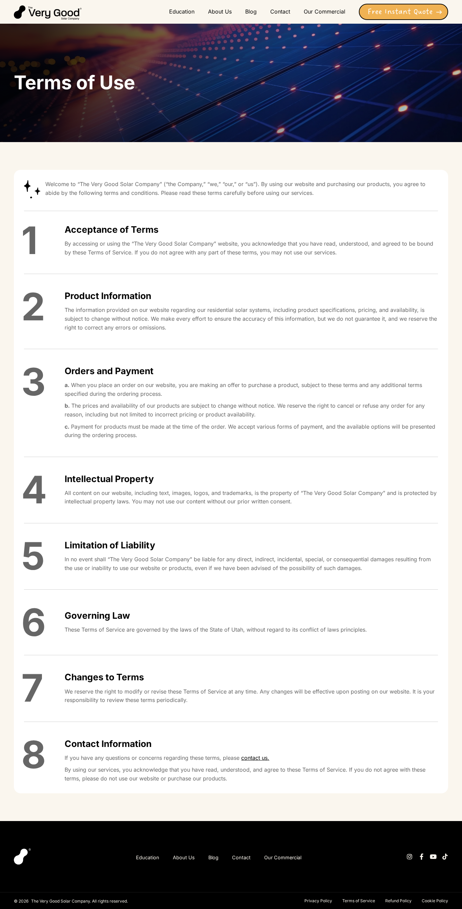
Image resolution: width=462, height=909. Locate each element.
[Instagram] (410, 857)
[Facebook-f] (421, 857)
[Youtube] (433, 857)
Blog (213, 857)
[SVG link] (48, 12)
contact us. (255, 757)
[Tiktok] (445, 857)
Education (147, 857)
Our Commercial (282, 857)
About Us (184, 857)
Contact (241, 857)
